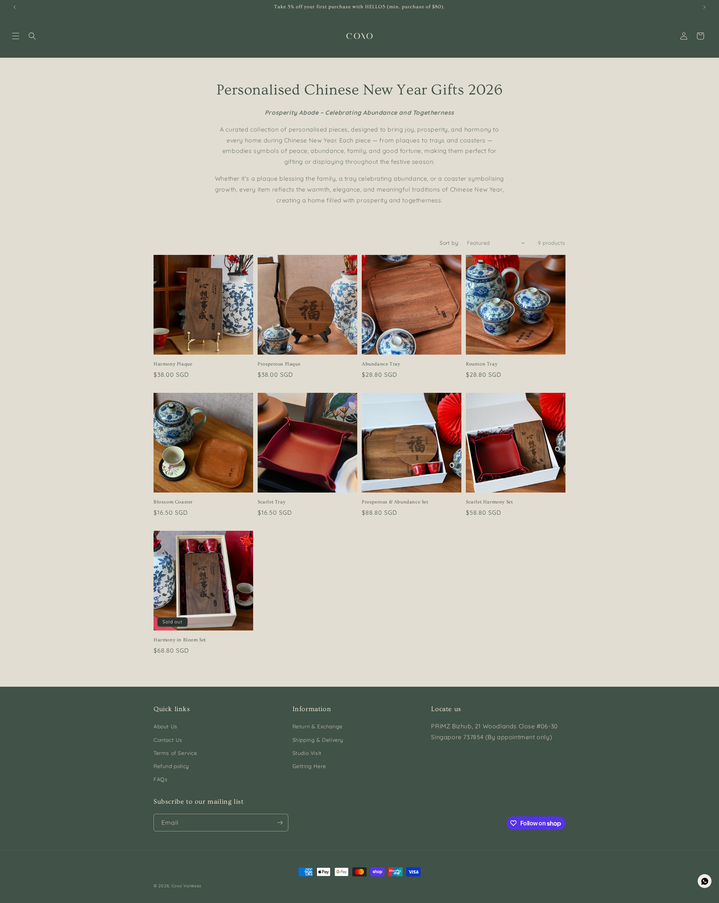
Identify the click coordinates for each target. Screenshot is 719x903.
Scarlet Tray (271, 502)
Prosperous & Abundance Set (395, 502)
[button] (15, 36)
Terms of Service (175, 753)
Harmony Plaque (173, 364)
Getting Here (309, 766)
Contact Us (168, 740)
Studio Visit (307, 753)
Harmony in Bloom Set (180, 639)
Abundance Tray (381, 364)
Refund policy (171, 766)
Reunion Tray (481, 364)
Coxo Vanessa (186, 885)
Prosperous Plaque (279, 364)
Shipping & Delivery (317, 740)
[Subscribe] (279, 822)
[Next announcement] (704, 7)
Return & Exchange (317, 726)
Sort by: (449, 243)
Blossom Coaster (173, 502)
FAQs (160, 779)
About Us (166, 726)
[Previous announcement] (14, 7)
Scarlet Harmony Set (489, 502)
